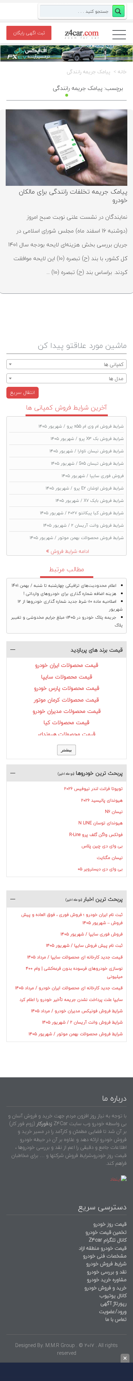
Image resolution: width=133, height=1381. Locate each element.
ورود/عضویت (113, 1311)
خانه (122, 72)
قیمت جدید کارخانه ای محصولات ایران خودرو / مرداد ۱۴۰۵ (69, 988)
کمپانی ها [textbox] (113, 364)
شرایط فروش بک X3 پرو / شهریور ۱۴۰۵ (87, 438)
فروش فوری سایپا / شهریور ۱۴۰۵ (93, 476)
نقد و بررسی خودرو (107, 1271)
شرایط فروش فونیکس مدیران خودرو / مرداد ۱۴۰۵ (77, 1011)
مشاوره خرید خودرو (106, 1279)
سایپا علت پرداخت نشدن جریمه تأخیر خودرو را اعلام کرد (71, 999)
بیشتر (66, 749)
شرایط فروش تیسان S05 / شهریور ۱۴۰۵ (87, 463)
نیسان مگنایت (110, 857)
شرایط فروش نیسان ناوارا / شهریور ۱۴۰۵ (87, 451)
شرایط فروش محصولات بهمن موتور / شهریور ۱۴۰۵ (77, 537)
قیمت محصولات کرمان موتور (66, 699)
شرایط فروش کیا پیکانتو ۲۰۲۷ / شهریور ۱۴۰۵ (82, 513)
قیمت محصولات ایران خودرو (66, 665)
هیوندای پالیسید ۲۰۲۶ (102, 800)
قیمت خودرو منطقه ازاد (103, 1248)
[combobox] (66, 364)
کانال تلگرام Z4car (108, 1240)
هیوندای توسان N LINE (100, 823)
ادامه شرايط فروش (70, 551)
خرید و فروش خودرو (105, 1287)
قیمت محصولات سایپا (66, 676)
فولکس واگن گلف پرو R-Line (96, 834)
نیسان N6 (114, 811)
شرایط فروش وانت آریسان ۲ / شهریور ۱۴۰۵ (83, 525)
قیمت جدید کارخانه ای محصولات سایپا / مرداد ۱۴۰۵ (75, 957)
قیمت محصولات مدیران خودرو (67, 711)
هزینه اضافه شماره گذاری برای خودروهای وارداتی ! (69, 593)
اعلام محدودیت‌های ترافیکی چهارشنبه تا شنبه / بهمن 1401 (64, 585)
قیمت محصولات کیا (66, 722)
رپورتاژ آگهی (113, 1303)
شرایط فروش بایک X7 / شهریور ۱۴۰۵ (90, 500)
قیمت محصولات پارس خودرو (66, 688)
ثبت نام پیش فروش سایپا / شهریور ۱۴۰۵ (84, 945)
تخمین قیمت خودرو (106, 1232)
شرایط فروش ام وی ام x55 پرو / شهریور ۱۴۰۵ (81, 426)
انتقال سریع (22, 392)
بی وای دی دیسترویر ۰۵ (100, 869)
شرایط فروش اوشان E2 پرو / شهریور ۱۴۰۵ (85, 488)
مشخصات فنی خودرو (104, 1255)
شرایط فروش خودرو (106, 1263)
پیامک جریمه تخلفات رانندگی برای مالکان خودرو (73, 196)
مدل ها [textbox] (116, 378)
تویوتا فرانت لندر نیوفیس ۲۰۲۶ (93, 788)
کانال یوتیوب (112, 1295)
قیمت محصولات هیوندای (66, 734)
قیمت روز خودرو (110, 1224)
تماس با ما (116, 1319)
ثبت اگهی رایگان (29, 33)
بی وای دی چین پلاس (102, 846)
